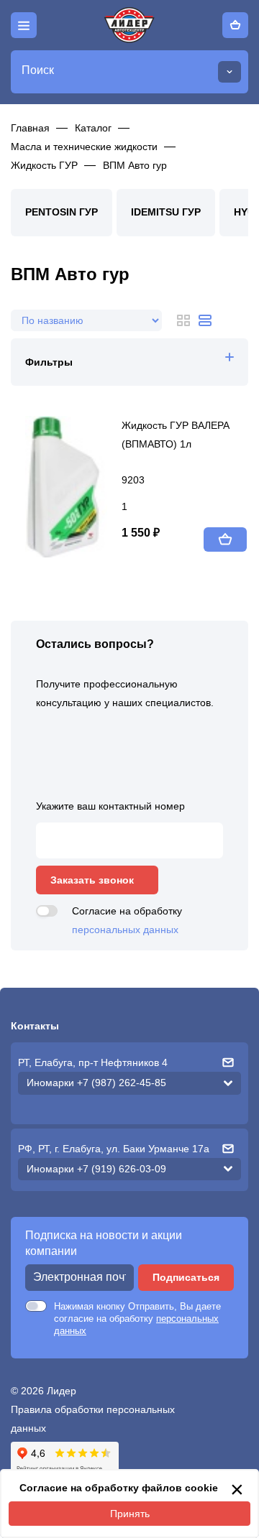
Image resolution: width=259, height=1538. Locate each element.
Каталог (93, 128)
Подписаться (186, 1277)
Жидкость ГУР (44, 165)
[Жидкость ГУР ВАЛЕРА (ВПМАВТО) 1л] (73, 486)
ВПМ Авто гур (135, 165)
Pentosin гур (61, 212)
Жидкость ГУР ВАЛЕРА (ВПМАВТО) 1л (176, 435)
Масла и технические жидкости (84, 146)
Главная (30, 128)
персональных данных (125, 929)
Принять (130, 1513)
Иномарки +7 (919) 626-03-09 (96, 1169)
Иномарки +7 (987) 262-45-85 (96, 1082)
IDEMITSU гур (166, 212)
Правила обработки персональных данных (93, 1419)
